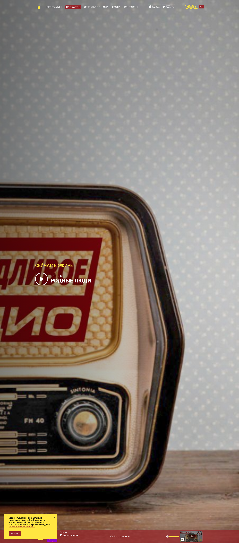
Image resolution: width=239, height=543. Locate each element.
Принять (14, 534)
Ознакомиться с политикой (22, 527)
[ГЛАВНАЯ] (39, 7)
